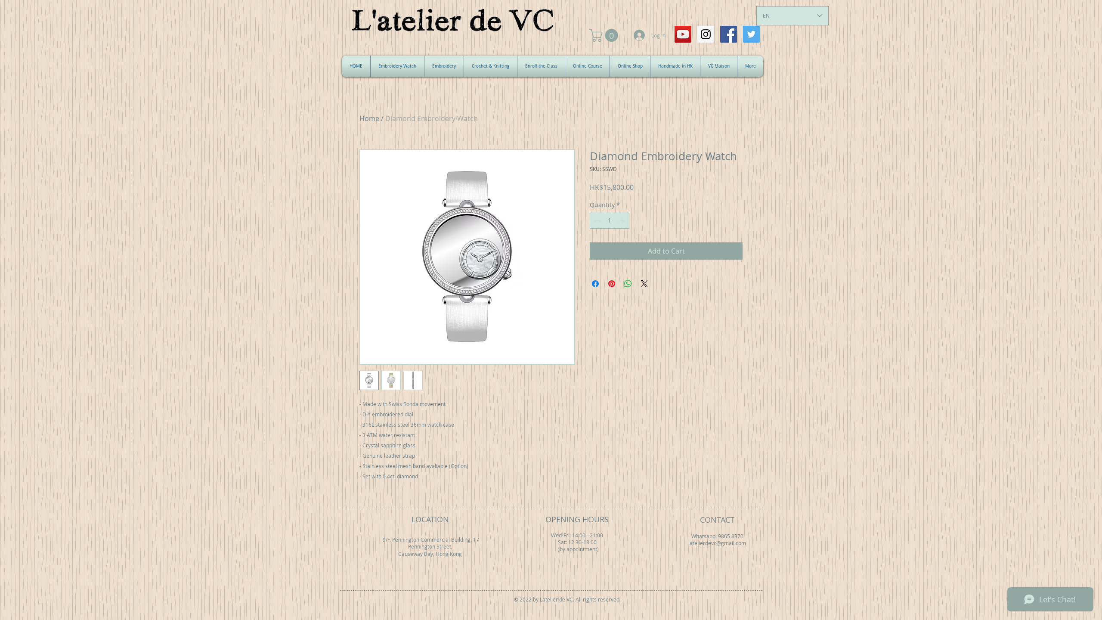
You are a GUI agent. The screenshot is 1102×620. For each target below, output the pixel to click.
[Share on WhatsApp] (628, 284)
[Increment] (622, 220)
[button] (605, 35)
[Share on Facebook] (595, 284)
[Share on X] (644, 284)
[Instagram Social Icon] (705, 34)
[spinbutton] (609, 220)
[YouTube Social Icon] (683, 34)
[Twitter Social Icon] (751, 34)
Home (369, 118)
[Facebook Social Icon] (728, 34)
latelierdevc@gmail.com (717, 543)
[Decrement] (596, 220)
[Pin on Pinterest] (612, 284)
